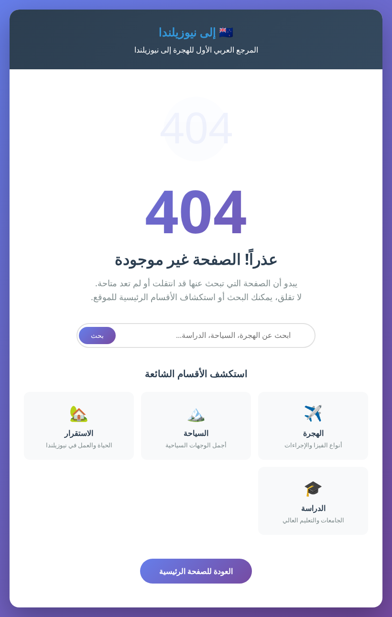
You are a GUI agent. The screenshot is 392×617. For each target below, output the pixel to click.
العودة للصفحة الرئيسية (196, 571)
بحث (97, 335)
